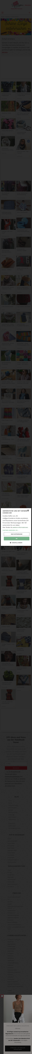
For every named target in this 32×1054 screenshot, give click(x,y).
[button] (16, 530)
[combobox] (28, 510)
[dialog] (16, 527)
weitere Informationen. (20, 527)
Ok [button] (17, 538)
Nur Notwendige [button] (16, 534)
